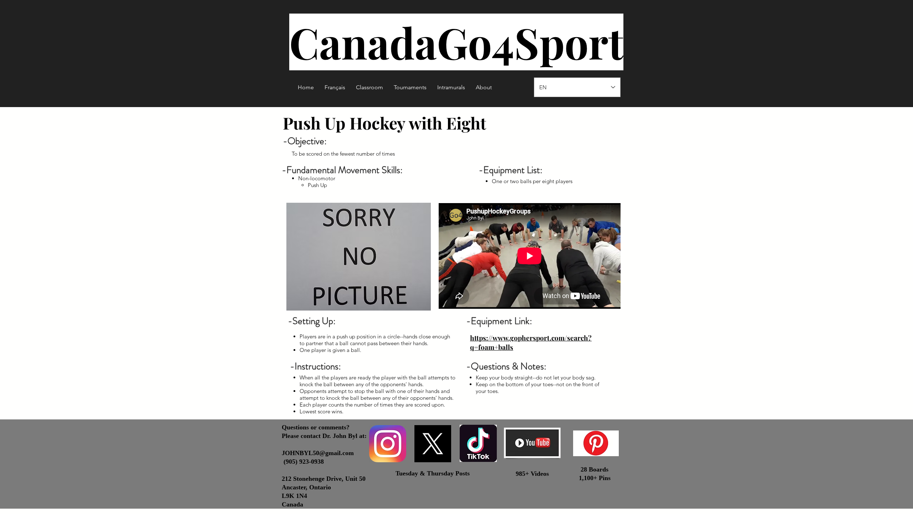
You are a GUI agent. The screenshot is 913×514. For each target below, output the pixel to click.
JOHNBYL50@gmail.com (318, 453)
